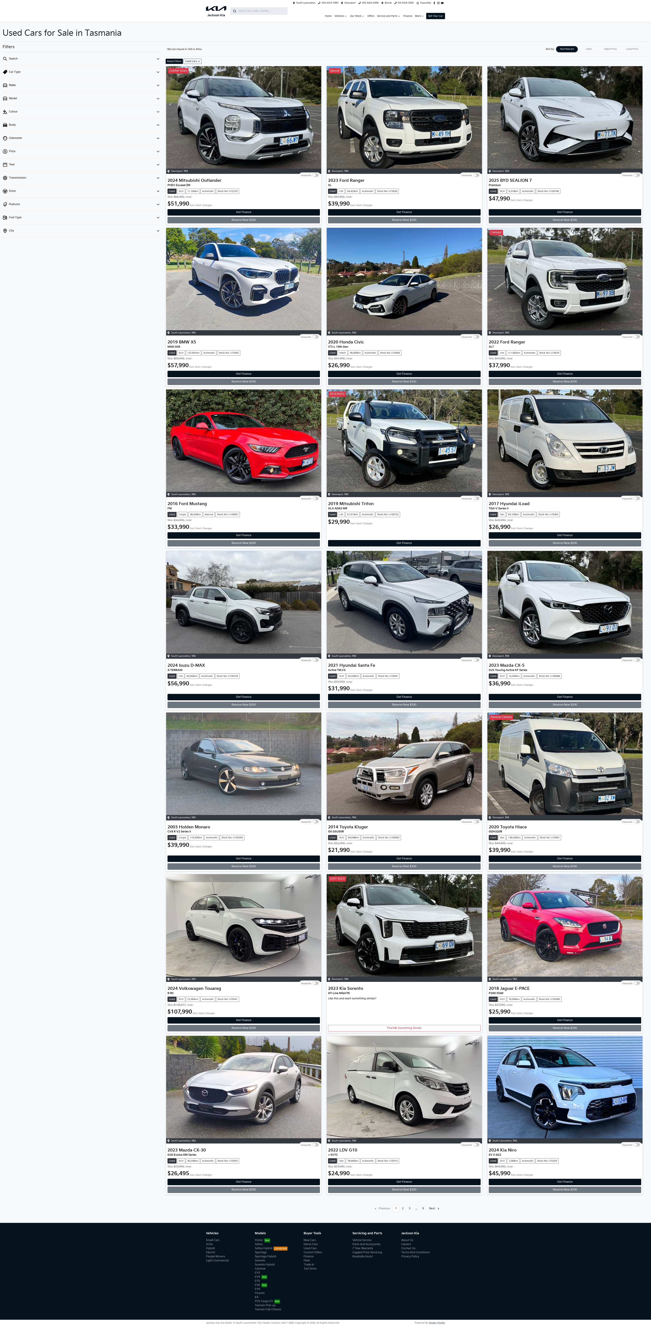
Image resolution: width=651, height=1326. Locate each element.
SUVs (209, 1244)
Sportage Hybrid (265, 1256)
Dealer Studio (437, 1322)
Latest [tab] (589, 49)
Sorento (260, 1260)
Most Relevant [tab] (567, 49)
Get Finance (243, 212)
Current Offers (313, 1252)
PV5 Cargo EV (264, 1301)
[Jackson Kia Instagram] (439, 3)
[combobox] (259, 11)
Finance (407, 16)
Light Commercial (217, 1260)
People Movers (215, 1256)
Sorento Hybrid (265, 1264)
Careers (406, 1244)
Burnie (388, 3)
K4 (256, 1297)
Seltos (259, 1244)
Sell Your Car (435, 16)
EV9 (257, 1289)
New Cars (310, 1240)
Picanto (260, 1293)
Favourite (306, 175)
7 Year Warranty (362, 1248)
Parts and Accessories (366, 1244)
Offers (370, 16)
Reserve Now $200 (244, 220)
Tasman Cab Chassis (268, 1309)
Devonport (350, 3)
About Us (407, 1240)
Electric (210, 1252)
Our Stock (355, 16)
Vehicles (339, 16)
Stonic (259, 1240)
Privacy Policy (410, 1256)
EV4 (257, 1277)
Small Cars (213, 1240)
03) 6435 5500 (406, 3)
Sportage (261, 1252)
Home (328, 16)
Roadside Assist (362, 1256)
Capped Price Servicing (367, 1252)
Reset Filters (174, 61)
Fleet (307, 1260)
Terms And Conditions (415, 1252)
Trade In (309, 1264)
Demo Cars (311, 1244)
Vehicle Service (362, 1240)
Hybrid (210, 1248)
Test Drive (310, 1268)
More (418, 16)
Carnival (260, 1268)
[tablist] (599, 49)
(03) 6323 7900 (330, 3)
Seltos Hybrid (263, 1248)
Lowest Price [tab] (632, 49)
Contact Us (408, 1248)
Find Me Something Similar (404, 1028)
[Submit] (234, 11)
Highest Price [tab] (610, 49)
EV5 (257, 1281)
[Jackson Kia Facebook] (435, 3)
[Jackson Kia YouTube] (443, 3)
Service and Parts (387, 16)
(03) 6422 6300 (370, 3)
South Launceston (305, 3)
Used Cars (310, 1248)
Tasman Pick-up (265, 1305)
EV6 (257, 1285)
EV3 (257, 1272)
